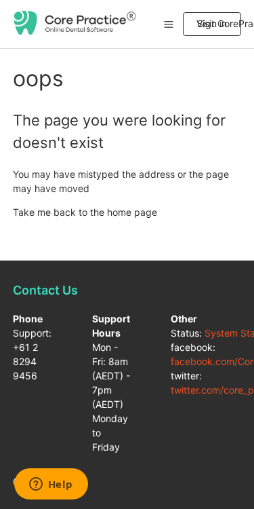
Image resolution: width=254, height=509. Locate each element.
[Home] (75, 31)
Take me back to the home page (85, 212)
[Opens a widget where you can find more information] (51, 485)
